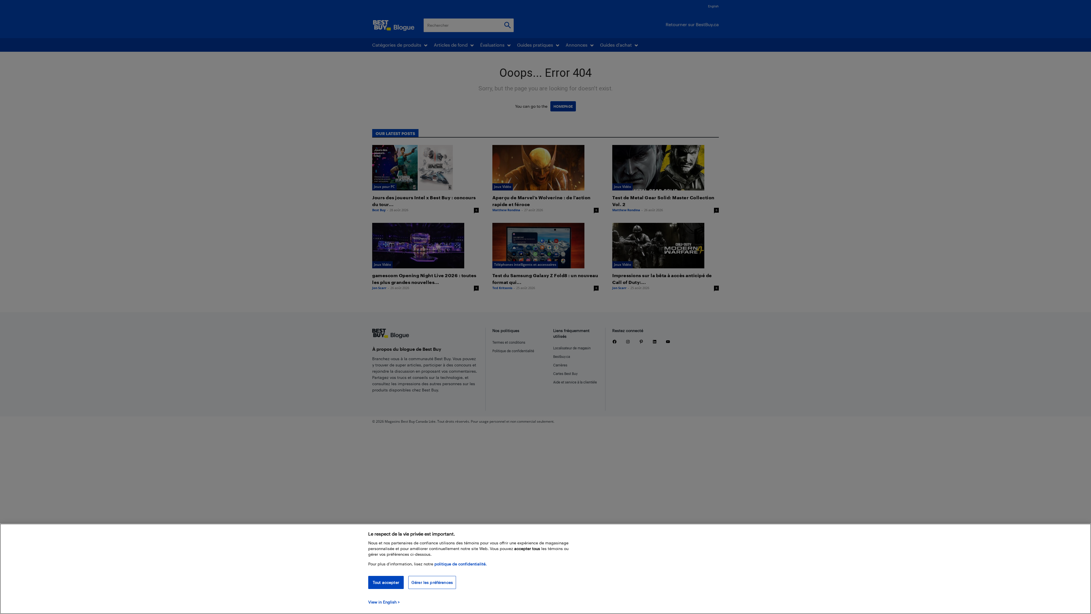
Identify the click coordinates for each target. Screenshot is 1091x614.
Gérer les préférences (432, 582)
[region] (545, 569)
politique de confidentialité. (460, 563)
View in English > (384, 602)
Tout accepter (386, 582)
